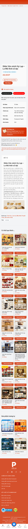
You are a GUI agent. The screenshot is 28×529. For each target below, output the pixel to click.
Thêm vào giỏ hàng (11, 79)
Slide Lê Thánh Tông (6, 268)
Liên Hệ (3, 488)
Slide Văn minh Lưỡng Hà (20, 291)
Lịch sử (14, 215)
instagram (20, 472)
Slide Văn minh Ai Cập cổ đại (7, 333)
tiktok (7, 472)
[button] (14, 54)
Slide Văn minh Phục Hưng (6, 355)
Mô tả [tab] (6, 158)
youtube (11, 472)
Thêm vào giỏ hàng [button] (8, 253)
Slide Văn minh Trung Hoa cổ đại (7, 312)
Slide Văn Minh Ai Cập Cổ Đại (20, 380)
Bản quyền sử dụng (8, 89)
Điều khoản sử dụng (5, 495)
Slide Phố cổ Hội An (19, 451)
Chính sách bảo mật (5, 497)
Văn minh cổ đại (9, 217)
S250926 (7, 220)
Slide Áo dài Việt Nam (20, 247)
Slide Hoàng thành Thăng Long (19, 312)
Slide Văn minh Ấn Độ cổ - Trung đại (7, 248)
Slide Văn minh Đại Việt (7, 290)
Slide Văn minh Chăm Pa (20, 401)
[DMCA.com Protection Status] (15, 511)
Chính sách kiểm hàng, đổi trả (8, 502)
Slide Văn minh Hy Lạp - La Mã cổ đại (20, 333)
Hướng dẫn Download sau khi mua (9, 481)
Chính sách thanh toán (6, 500)
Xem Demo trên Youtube (19, 93)
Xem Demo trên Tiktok (7, 93)
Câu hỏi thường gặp (5, 486)
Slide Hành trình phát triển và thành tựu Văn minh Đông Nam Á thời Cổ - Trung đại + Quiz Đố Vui (20, 356)
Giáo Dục (9, 215)
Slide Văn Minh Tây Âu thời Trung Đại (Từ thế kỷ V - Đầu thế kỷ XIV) (7, 401)
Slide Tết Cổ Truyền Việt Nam (7, 380)
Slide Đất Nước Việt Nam (19, 434)
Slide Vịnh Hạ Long (6, 451)
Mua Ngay (8, 83)
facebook (16, 472)
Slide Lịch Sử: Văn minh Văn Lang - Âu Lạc (20, 269)
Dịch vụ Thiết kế (5, 505)
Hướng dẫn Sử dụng (5, 483)
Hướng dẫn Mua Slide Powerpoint (8, 478)
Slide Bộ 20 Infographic (7, 433)
